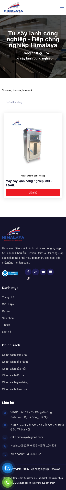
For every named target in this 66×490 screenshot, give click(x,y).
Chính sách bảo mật (14, 368)
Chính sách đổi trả (13, 375)
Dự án (6, 311)
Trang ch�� (33, 53)
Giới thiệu (8, 304)
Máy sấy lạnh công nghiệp (33, 176)
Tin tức (6, 324)
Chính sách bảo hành (15, 361)
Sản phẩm (8, 318)
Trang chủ (8, 297)
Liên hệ (33, 192)
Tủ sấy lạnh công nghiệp (33, 58)
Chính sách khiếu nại (14, 354)
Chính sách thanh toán (15, 389)
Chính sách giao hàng (15, 382)
